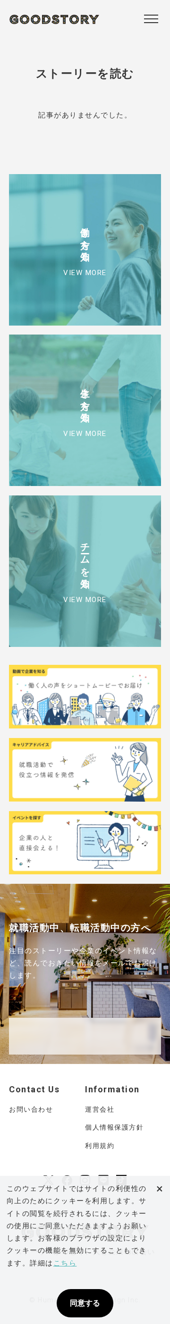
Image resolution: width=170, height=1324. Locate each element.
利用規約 (99, 1145)
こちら (65, 1263)
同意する (85, 1303)
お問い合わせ (31, 1109)
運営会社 (99, 1109)
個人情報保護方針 (114, 1127)
